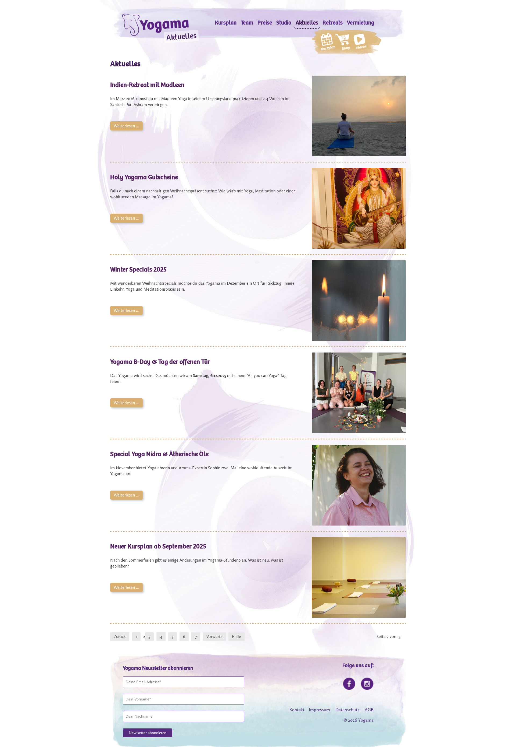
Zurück (120, 636)
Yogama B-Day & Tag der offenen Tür (160, 362)
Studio (283, 22)
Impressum (319, 709)
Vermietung (360, 22)
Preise (264, 22)
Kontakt (296, 709)
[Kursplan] (328, 42)
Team (247, 22)
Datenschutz (347, 709)
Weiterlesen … (124, 124)
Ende (236, 636)
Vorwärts (214, 636)
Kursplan (225, 22)
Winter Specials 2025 (138, 269)
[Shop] (343, 43)
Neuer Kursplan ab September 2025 (158, 546)
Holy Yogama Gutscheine (144, 177)
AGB (369, 709)
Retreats (332, 22)
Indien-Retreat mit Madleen (147, 85)
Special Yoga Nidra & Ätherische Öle (159, 454)
